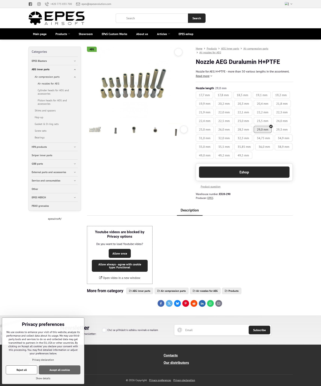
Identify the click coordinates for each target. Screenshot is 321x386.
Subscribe (259, 330)
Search (196, 18)
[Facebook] (31, 4)
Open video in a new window (121, 278)
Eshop (244, 172)
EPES (210, 198)
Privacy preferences (160, 380)
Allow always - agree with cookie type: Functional (119, 265)
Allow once (119, 253)
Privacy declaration (184, 380)
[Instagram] (39, 4)
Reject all (21, 370)
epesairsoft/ (54, 218)
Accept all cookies (59, 370)
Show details (43, 378)
